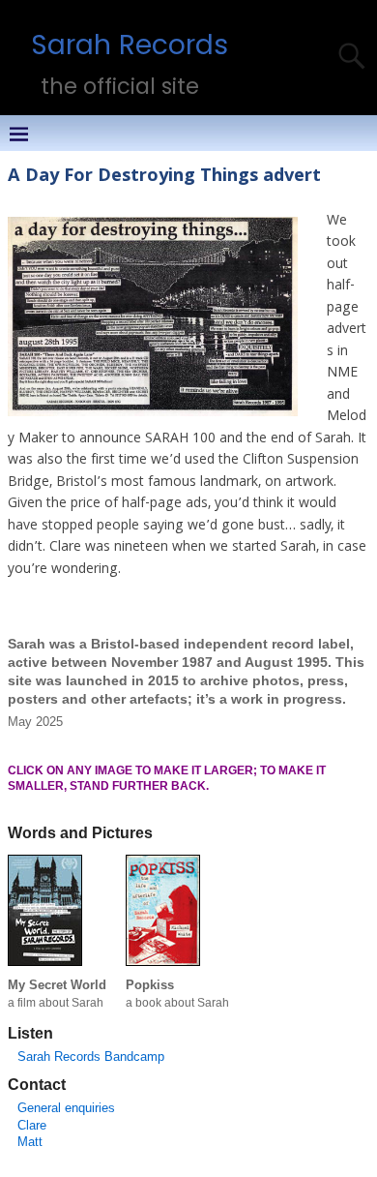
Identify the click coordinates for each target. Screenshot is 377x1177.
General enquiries (66, 1108)
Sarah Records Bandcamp (90, 1056)
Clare (31, 1125)
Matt (30, 1141)
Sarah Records (129, 44)
